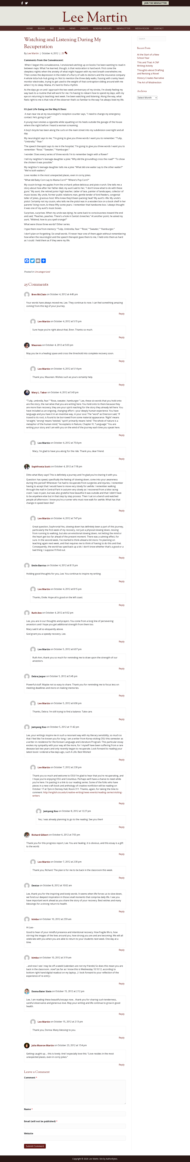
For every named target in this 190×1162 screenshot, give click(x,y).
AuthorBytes (111, 1158)
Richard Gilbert (40, 834)
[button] (155, 3)
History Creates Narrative (150, 78)
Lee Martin (44, 321)
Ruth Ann (37, 612)
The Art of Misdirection (149, 82)
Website (28, 1133)
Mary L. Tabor (39, 392)
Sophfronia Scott (41, 466)
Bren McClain (39, 294)
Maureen (37, 345)
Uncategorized (42, 271)
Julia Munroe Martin (43, 1045)
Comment (30, 1077)
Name (28, 1109)
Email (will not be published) (40, 1121)
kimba (35, 919)
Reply (121, 313)
